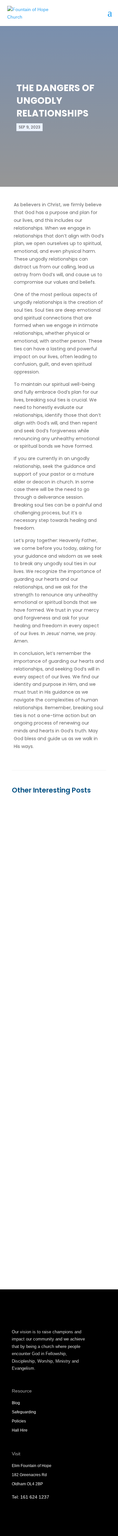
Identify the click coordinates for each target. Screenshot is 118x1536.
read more (30, 945)
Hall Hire (20, 1430)
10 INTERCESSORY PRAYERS (54, 1195)
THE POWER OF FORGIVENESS (56, 1040)
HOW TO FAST (36, 877)
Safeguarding (24, 1412)
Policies (19, 1421)
